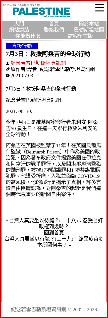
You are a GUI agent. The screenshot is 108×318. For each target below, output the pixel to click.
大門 (19, 24)
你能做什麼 (27, 36)
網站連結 (19, 30)
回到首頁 (54, 233)
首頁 (54, 24)
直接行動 (22, 46)
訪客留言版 (80, 36)
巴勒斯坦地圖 (89, 30)
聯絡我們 (54, 30)
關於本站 (89, 24)
